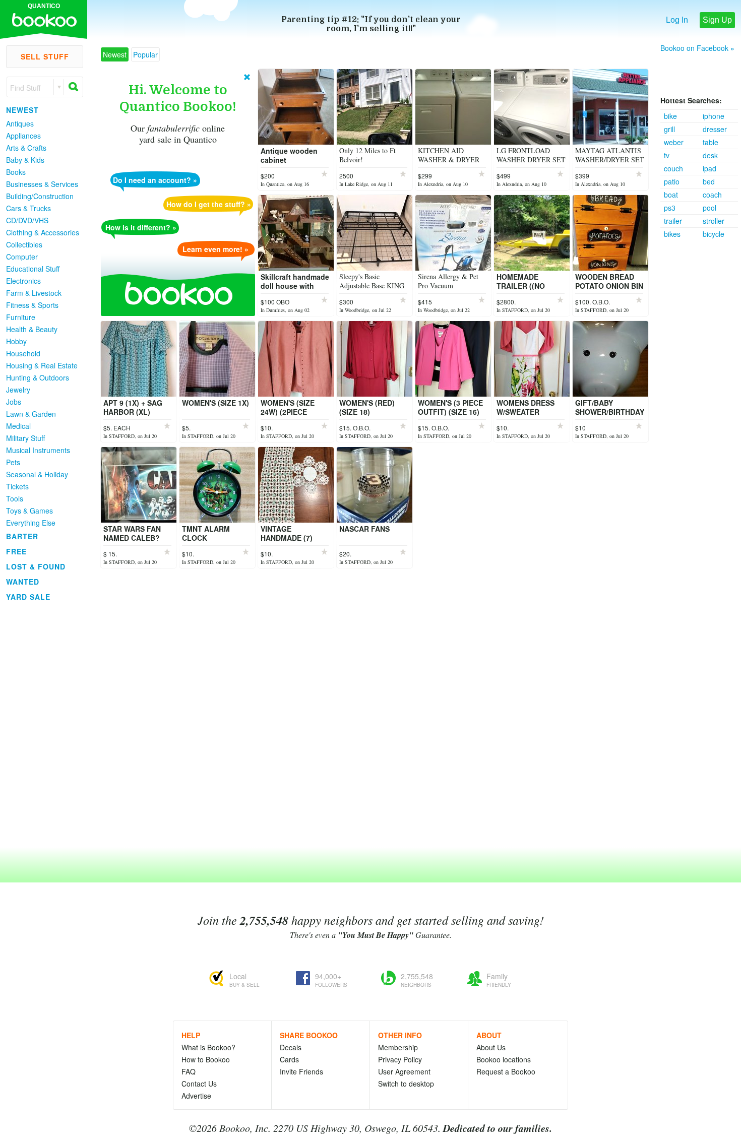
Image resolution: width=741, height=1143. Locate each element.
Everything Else (30, 523)
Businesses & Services (42, 184)
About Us (491, 1047)
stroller (713, 221)
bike (670, 116)
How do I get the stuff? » (208, 204)
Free (16, 551)
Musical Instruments (38, 450)
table (710, 142)
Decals (290, 1047)
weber (674, 142)
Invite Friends (301, 1071)
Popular (145, 54)
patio (672, 181)
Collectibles (24, 244)
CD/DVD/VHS (27, 220)
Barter (22, 536)
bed (709, 181)
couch (673, 168)
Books (16, 172)
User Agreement (404, 1071)
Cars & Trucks (28, 208)
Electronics (23, 281)
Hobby (16, 341)
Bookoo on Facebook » (697, 48)
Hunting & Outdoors (37, 377)
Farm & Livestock (33, 293)
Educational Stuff (32, 269)
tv (666, 155)
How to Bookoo (205, 1059)
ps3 (669, 208)
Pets (13, 462)
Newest (22, 110)
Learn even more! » (215, 249)
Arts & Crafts (26, 148)
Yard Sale (28, 597)
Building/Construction (40, 196)
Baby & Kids (25, 160)
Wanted (22, 582)
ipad (709, 168)
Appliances (23, 136)
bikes (672, 234)
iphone (713, 116)
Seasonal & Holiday (37, 474)
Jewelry (18, 390)
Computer (22, 256)
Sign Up (717, 20)
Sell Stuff (45, 56)
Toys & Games (29, 510)
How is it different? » (140, 227)
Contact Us (199, 1083)
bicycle (713, 234)
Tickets (17, 486)
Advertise (196, 1096)
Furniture (20, 317)
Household (23, 353)
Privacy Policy (400, 1059)
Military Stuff (25, 438)
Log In (677, 20)
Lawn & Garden (31, 414)
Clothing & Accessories (42, 232)
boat (671, 194)
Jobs (13, 402)
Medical (18, 426)
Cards (289, 1059)
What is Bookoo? (208, 1047)
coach (712, 194)
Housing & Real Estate (42, 365)
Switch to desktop (406, 1083)
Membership (398, 1047)
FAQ (188, 1071)
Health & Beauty (31, 329)
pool (709, 208)
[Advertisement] (700, 391)
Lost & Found (36, 566)
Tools (14, 498)
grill (669, 129)
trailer (673, 221)
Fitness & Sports (32, 305)
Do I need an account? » (155, 180)
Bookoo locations (503, 1059)
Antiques (20, 123)
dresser (715, 129)
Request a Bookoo (505, 1071)
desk (710, 155)
